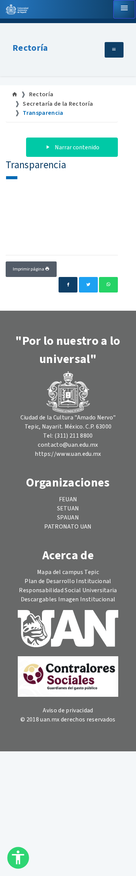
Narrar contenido (76, 147)
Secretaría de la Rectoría (58, 104)
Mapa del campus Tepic (68, 572)
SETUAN (68, 508)
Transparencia (43, 113)
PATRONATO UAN (67, 526)
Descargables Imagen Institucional (68, 599)
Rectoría (30, 48)
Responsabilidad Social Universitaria (68, 590)
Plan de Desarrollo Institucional (68, 581)
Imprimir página (29, 269)
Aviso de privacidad (68, 710)
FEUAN (68, 499)
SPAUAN (68, 517)
